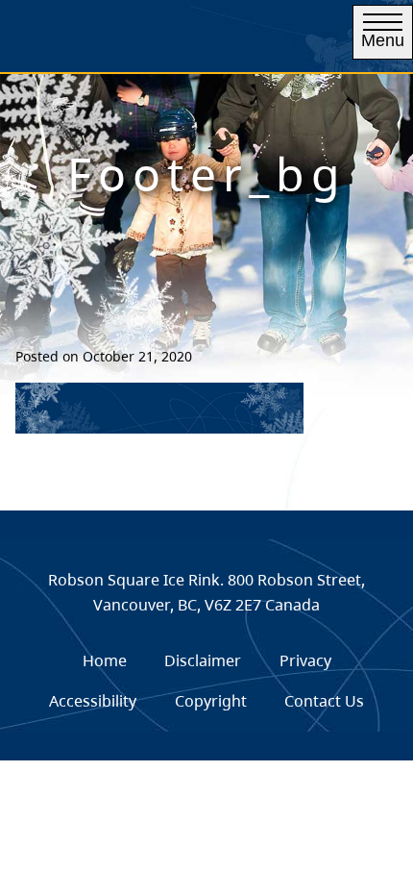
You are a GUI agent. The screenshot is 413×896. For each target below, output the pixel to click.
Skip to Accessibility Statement (184, 81)
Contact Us (324, 700)
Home (105, 660)
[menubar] (206, 681)
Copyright (211, 700)
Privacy (305, 660)
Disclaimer (202, 660)
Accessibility (92, 700)
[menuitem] (104, 661)
